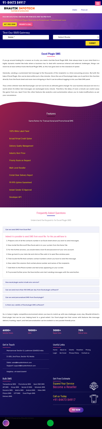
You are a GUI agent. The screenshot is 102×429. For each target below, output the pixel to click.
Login (55, 353)
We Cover (63, 353)
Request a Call (25, 24)
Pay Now (76, 410)
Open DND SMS (38, 384)
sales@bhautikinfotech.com (22, 362)
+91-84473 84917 (20, 372)
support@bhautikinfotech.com (25, 366)
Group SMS (15, 387)
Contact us (85, 353)
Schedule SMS (40, 387)
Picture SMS (7, 393)
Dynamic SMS (7, 390)
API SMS (5, 387)
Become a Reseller (65, 387)
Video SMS (41, 390)
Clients (74, 10)
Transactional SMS (9, 384)
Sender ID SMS (27, 387)
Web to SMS (19, 390)
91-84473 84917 (14, 3)
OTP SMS (17, 393)
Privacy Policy (74, 353)
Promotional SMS (24, 384)
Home (55, 350)
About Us (63, 350)
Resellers (79, 350)
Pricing (88, 350)
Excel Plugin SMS (29, 393)
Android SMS (30, 390)
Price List (84, 10)
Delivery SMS (7, 396)
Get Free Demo (10, 24)
